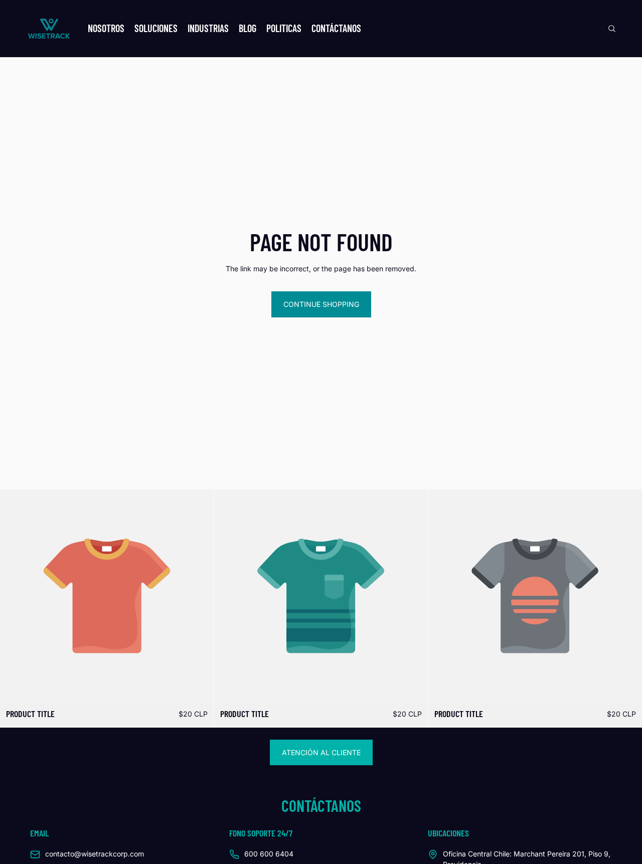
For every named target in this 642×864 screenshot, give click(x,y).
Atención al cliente (321, 752)
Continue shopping (321, 304)
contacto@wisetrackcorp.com (94, 853)
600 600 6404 (268, 853)
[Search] (612, 29)
